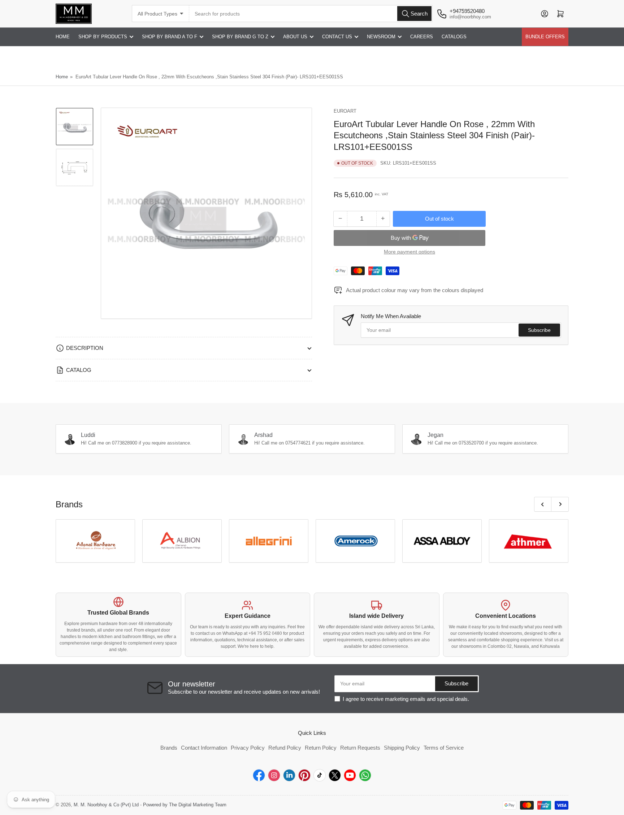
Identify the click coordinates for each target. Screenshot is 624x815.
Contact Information (204, 748)
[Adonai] (95, 541)
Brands (168, 748)
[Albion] (182, 541)
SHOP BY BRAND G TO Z (240, 36)
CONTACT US (337, 36)
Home (62, 76)
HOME (63, 36)
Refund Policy (284, 748)
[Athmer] (529, 541)
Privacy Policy (248, 748)
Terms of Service (444, 748)
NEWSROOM (381, 36)
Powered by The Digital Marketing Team (184, 804)
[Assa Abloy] (442, 541)
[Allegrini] (269, 541)
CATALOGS (454, 36)
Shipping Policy (402, 748)
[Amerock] (355, 541)
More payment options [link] (409, 252)
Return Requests (360, 748)
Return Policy (321, 748)
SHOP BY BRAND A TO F (169, 36)
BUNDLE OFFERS (545, 36)
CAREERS (421, 36)
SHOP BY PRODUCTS (102, 36)
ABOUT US (295, 36)
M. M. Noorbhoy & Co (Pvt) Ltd (106, 804)
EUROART (345, 111)
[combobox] (311, 13)
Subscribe (539, 330)
